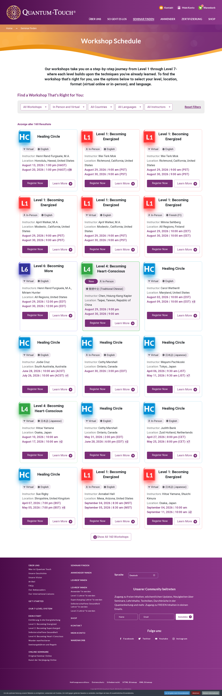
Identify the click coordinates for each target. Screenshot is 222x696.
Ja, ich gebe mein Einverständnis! (177, 693)
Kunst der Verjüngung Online (43, 660)
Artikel (32, 581)
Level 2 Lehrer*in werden (83, 611)
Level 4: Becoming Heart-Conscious (46, 636)
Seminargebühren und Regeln (43, 644)
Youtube (163, 638)
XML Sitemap (145, 682)
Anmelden (183, 617)
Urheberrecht (113, 682)
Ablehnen (195, 693)
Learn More (60, 183)
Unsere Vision (35, 577)
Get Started (36, 601)
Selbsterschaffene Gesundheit (43, 632)
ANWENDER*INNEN (81, 572)
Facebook (128, 638)
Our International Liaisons (41, 594)
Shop (211, 19)
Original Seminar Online (40, 656)
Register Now (35, 183)
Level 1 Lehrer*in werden (83, 595)
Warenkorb (209, 7)
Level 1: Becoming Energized (43, 624)
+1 (66, 375)
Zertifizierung (192, 19)
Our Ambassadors (37, 590)
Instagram (181, 638)
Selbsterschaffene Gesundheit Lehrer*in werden (85, 605)
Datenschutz (98, 682)
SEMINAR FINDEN (80, 565)
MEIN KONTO (78, 633)
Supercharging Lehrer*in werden (86, 599)
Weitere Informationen (210, 693)
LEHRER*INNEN (79, 580)
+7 (188, 375)
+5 (63, 507)
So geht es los (117, 19)
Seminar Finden (143, 19)
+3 (193, 301)
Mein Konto (188, 7)
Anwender (167, 19)
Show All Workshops (112, 536)
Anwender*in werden (81, 591)
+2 (60, 441)
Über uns (95, 19)
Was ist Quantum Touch (40, 569)
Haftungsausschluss (79, 682)
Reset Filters (193, 107)
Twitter (146, 638)
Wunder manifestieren (39, 640)
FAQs (31, 585)
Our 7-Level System (40, 608)
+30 (69, 169)
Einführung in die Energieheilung (44, 620)
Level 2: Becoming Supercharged (44, 628)
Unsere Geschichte (38, 573)
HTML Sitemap (130, 682)
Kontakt (168, 7)
